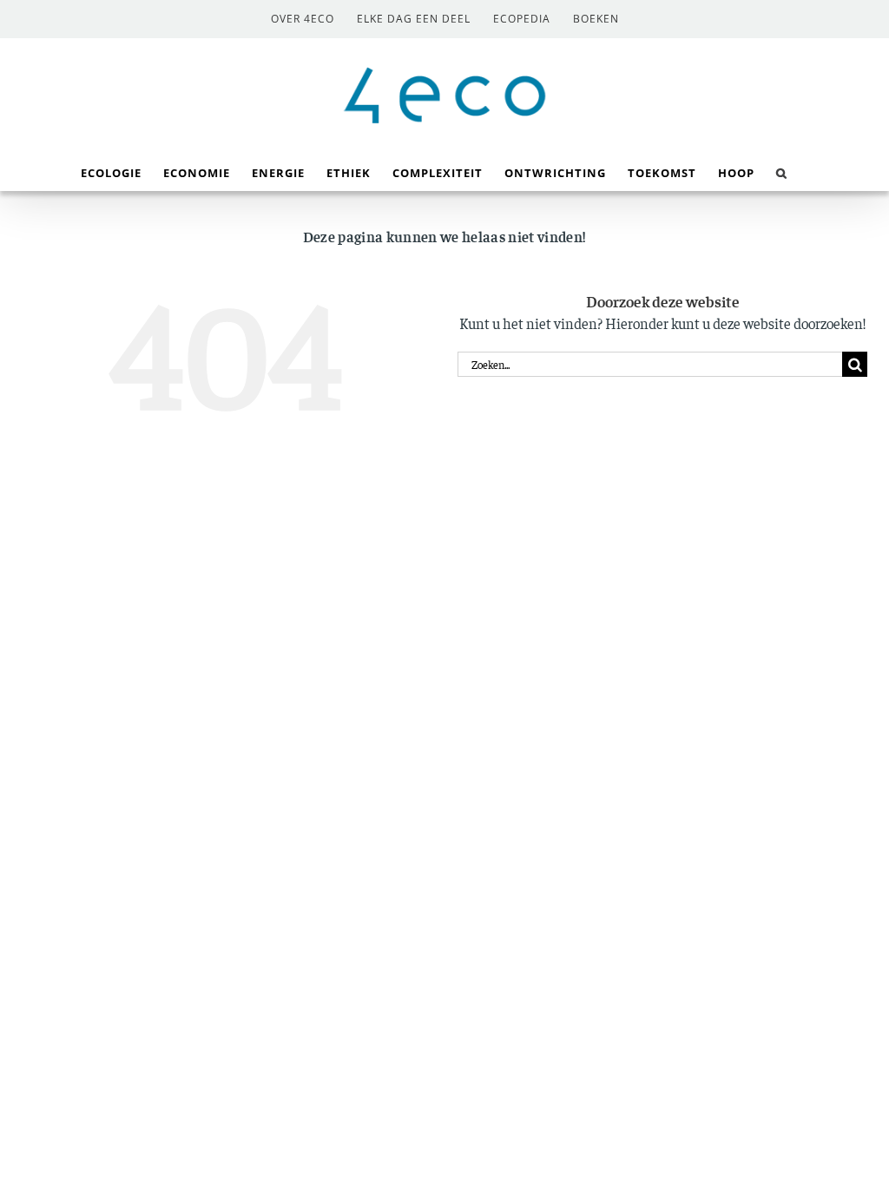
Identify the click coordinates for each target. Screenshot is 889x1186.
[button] (781, 171)
